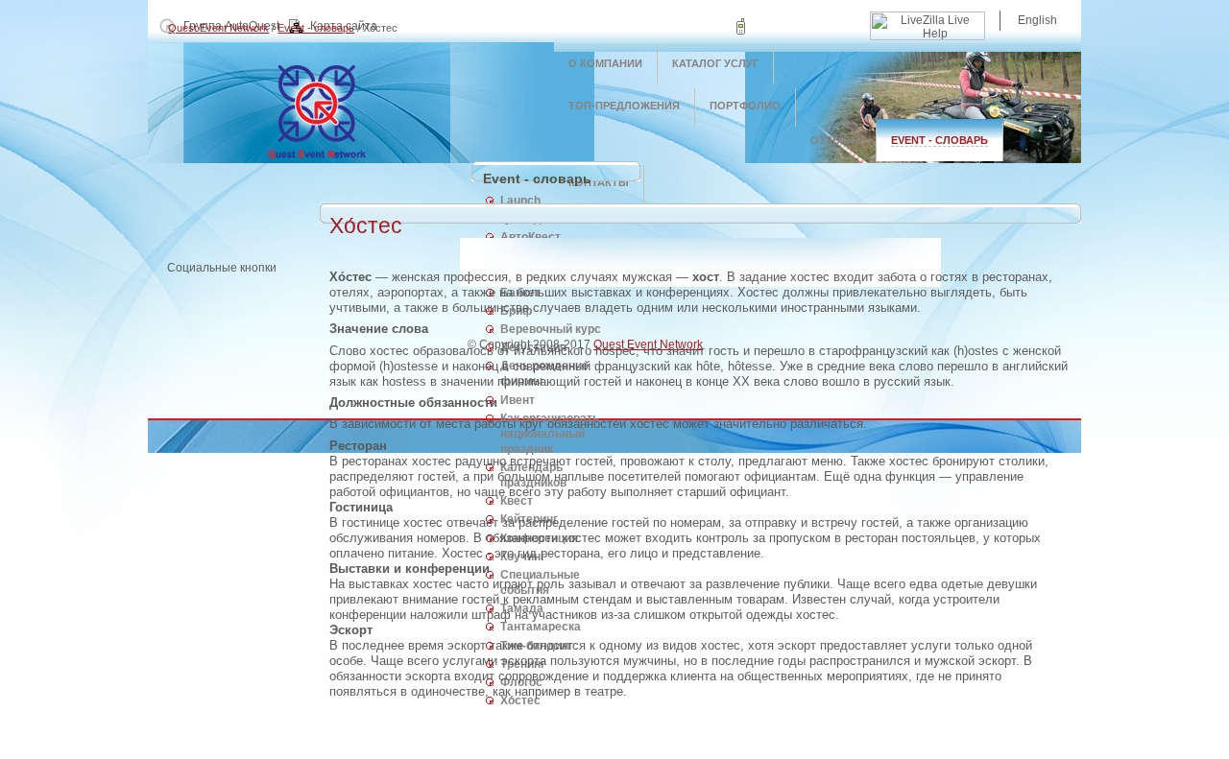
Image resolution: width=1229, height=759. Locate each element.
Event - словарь (315, 28)
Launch (520, 200)
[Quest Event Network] (351, 159)
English (1037, 20)
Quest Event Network (218, 28)
